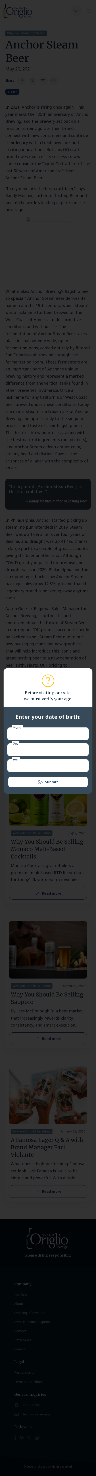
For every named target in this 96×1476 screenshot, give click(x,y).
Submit (51, 782)
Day (15, 743)
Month (17, 727)
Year (16, 759)
